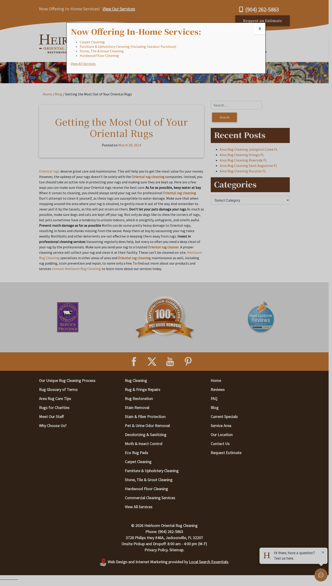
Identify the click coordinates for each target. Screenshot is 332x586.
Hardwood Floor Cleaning (99, 55)
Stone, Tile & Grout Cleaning (102, 51)
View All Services (83, 63)
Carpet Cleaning (92, 42)
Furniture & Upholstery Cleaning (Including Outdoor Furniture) (128, 46)
